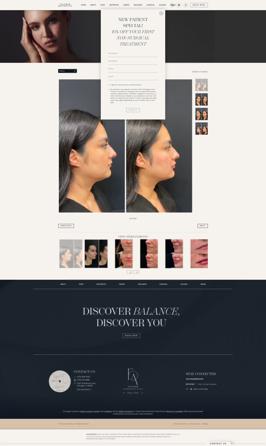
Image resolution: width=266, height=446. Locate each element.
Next (203, 226)
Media (203, 284)
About (63, 284)
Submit (133, 110)
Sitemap (205, 424)
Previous (66, 226)
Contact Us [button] (218, 444)
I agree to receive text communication (125, 85)
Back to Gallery (201, 72)
